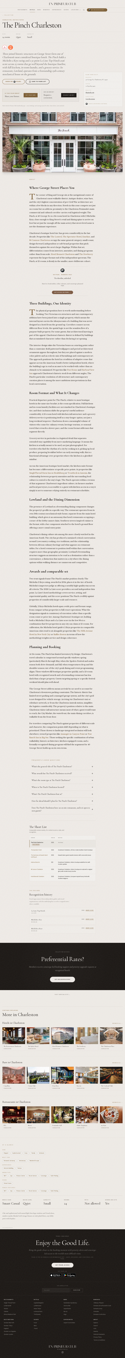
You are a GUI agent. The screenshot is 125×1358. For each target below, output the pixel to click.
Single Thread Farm (9, 1303)
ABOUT (96, 1319)
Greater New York (9, 1323)
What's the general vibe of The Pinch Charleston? (52, 766)
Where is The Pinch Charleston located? (48, 787)
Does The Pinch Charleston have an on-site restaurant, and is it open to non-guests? (61, 809)
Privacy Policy (98, 1337)
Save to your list (39, 82)
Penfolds (96, 1311)
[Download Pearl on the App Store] (55, 1275)
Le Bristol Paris (38, 1311)
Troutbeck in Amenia (77, 473)
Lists (95, 1328)
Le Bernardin (7, 1306)
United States (18, 20)
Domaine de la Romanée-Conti (102, 1306)
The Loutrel (56, 237)
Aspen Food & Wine (69, 1323)
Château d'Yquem (99, 1303)
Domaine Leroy (98, 1309)
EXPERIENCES (56, 10)
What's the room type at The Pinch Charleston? (51, 780)
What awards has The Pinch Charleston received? (52, 773)
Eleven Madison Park (10, 1314)
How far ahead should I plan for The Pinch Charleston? (54, 801)
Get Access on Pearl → (62, 292)
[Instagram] (62, 1352)
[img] (4, 47)
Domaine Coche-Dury (100, 1314)
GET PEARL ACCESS (62, 1265)
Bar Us (65, 1311)
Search (96, 1326)
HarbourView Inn (35, 862)
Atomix (6, 1309)
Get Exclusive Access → (98, 10)
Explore (96, 1323)
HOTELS (32, 10)
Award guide (90, 910)
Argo (65, 1314)
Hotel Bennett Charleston (63, 254)
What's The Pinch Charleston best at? (47, 794)
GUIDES (66, 10)
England (6, 1328)
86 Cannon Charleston (39, 240)
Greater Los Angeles (10, 1331)
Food (35, 1323)
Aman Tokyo (37, 1309)
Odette (6, 1311)
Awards (96, 1331)
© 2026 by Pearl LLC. (62, 1349)
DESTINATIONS (9, 1319)
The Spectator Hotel (72, 237)
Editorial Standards (99, 1334)
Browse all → (117, 1023)
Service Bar (67, 1306)
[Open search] (84, 10)
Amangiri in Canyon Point (73, 734)
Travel (36, 1328)
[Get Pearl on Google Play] (69, 1275)
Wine (35, 1326)
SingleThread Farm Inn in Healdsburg (46, 473)
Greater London (8, 1334)
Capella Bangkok (38, 1303)
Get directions (90, 99)
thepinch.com (90, 92)
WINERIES (46, 10)
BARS (39, 10)
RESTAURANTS (22, 10)
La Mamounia (37, 1306)
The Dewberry (86, 254)
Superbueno (67, 1309)
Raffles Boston (60, 634)
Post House (72, 370)
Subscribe (76, 1290)
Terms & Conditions (99, 1340)
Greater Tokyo (8, 1326)
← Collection (7, 15)
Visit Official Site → (62, 994)
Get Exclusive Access (62, 979)
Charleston (7, 20)
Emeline (86, 237)
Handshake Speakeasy (70, 1303)
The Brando (37, 1314)
